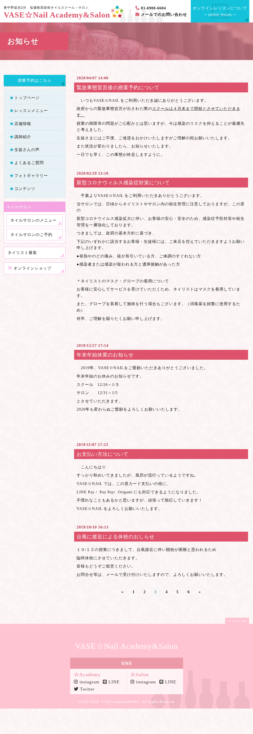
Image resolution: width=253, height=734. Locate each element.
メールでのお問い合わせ (163, 14)
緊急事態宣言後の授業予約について (118, 87)
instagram (88, 681)
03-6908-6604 (153, 8)
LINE (113, 681)
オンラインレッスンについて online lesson (220, 11)
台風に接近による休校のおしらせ (115, 536)
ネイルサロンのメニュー (33, 220)
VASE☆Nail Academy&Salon (57, 15)
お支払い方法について (102, 454)
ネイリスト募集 (22, 253)
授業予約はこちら (34, 80)
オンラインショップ (31, 268)
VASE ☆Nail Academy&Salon (114, 702)
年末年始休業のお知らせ (105, 354)
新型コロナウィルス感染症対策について (123, 182)
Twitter (87, 689)
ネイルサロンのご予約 (31, 234)
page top (239, 621)
